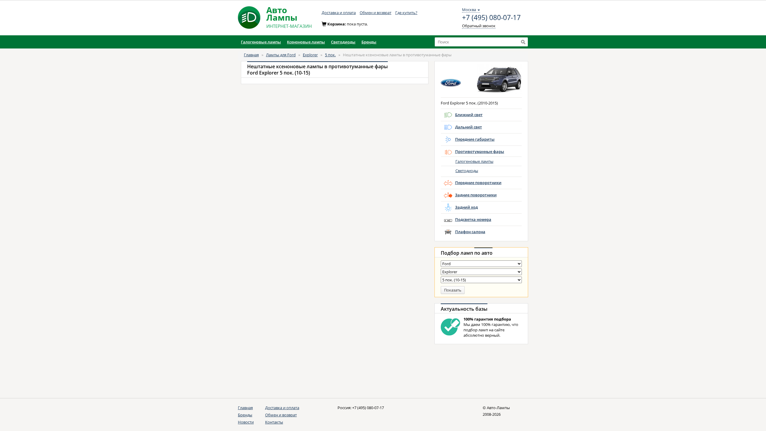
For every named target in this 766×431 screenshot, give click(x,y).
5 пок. (330, 54)
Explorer (310, 54)
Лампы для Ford (281, 54)
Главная (251, 54)
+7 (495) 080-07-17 (491, 17)
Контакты (274, 422)
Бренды (245, 415)
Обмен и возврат (375, 12)
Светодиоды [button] (343, 42)
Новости (246, 422)
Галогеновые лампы (474, 161)
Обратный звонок (479, 25)
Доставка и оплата (339, 12)
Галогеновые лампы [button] (261, 42)
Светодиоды (466, 170)
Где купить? (406, 12)
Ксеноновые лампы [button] (306, 42)
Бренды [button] (368, 42)
